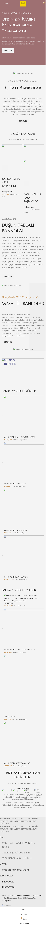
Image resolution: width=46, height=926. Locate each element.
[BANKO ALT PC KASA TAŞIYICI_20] (34, 152)
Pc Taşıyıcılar (7, 191)
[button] (5, 168)
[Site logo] (23, 3)
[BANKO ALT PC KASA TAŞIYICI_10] (12, 155)
